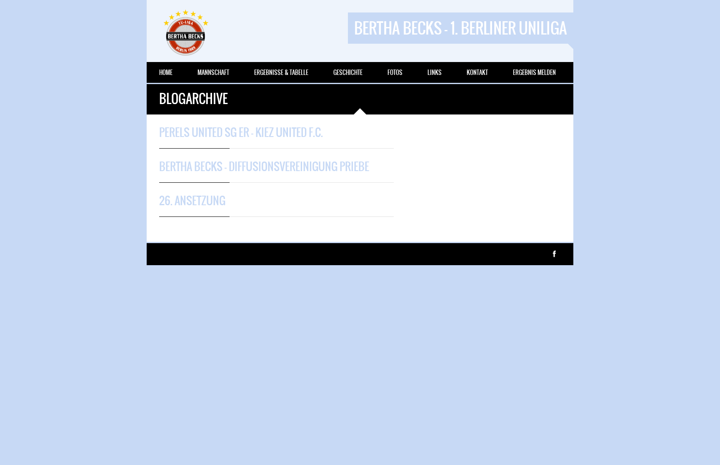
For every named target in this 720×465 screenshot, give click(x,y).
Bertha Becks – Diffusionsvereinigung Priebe (264, 166)
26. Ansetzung (192, 200)
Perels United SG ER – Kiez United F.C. (241, 132)
